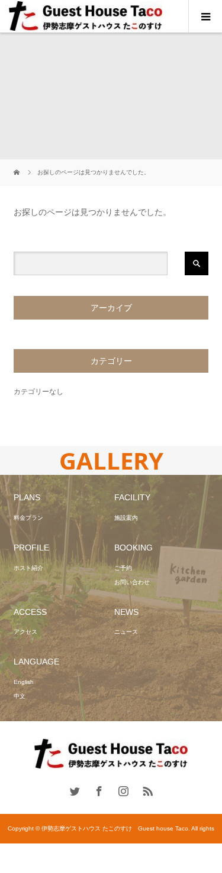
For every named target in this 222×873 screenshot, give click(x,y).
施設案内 (126, 517)
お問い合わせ (132, 582)
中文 (19, 696)
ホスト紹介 (28, 568)
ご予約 (123, 568)
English (24, 682)
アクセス (25, 631)
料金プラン (28, 517)
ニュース (126, 631)
